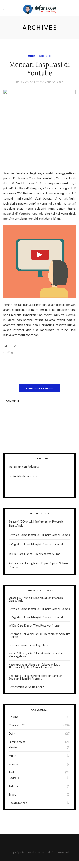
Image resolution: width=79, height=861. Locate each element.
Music (12, 755)
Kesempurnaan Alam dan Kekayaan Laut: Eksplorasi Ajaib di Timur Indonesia (34, 666)
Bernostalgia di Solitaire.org (26, 687)
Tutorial (14, 786)
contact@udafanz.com (23, 476)
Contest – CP (17, 725)
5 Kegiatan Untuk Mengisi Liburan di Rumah (36, 544)
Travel (13, 794)
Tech (12, 772)
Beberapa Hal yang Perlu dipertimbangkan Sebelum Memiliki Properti (36, 677)
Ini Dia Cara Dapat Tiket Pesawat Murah (34, 554)
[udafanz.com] (39, 8)
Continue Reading (39, 388)
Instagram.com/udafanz (24, 466)
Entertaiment (17, 742)
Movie (13, 747)
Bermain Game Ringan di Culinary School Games (39, 535)
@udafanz (27, 81)
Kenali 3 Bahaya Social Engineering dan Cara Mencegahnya (37, 655)
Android (14, 778)
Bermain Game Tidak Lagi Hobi (28, 645)
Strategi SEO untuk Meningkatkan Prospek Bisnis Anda (36, 599)
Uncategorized (39, 56)
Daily (12, 733)
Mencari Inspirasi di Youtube (39, 68)
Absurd (13, 717)
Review (13, 764)
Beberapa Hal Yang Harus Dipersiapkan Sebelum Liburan (39, 635)
